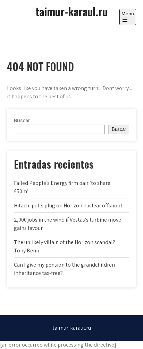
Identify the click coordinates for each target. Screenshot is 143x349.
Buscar (22, 120)
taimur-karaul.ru (71, 11)
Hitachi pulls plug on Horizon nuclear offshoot (68, 205)
